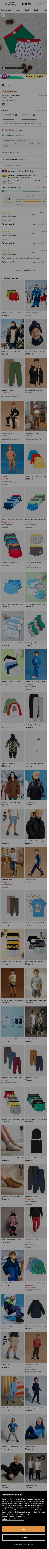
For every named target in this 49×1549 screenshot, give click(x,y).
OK (23, 1529)
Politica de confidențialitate (13, 1519)
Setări (23, 1537)
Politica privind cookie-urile (13, 1516)
